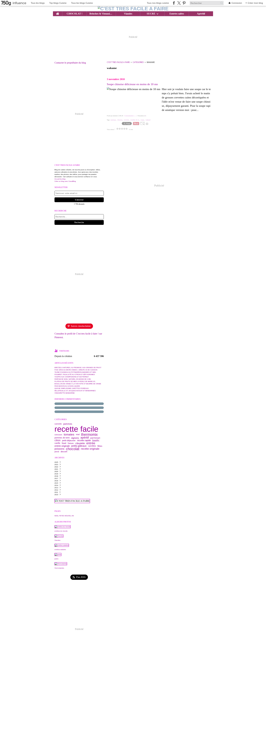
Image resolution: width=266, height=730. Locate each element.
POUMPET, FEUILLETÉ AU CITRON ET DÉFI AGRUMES (74, 374)
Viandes (128, 13)
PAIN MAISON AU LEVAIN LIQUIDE (67, 386)
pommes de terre (62, 438)
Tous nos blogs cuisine (158, 3)
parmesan (95, 438)
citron (57, 440)
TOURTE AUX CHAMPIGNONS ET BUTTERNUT (71, 377)
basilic (95, 440)
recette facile (76, 429)
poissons (59, 449)
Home (57, 12)
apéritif (85, 437)
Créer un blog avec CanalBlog (65, 181)
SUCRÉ (151, 13)
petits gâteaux (79, 446)
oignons (75, 438)
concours (58, 435)
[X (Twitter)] (179, 3)
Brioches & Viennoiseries (101, 13)
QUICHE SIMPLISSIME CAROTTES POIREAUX (71, 388)
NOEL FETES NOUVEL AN (64, 516)
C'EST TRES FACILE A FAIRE (118, 62)
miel (78, 435)
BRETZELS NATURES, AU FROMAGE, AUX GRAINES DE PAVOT (77, 367)
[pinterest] (184, 3)
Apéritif (201, 13)
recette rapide (84, 440)
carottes (92, 446)
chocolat (72, 449)
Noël (64, 443)
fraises (71, 443)
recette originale (90, 449)
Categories (138, 62)
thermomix (89, 434)
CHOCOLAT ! (74, 13)
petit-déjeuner (69, 440)
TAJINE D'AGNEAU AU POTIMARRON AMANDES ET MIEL (75, 372)
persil (56, 452)
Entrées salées (176, 13)
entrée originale (62, 446)
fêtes (99, 446)
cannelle (58, 424)
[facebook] (174, 3)
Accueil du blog (59, 179)
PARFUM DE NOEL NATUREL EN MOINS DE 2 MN (72, 379)
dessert (64, 452)
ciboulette (80, 443)
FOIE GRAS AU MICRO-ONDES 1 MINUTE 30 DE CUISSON (75, 370)
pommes (67, 424)
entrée (90, 443)
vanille (57, 443)
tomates (69, 434)
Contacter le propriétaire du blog (70, 62)
